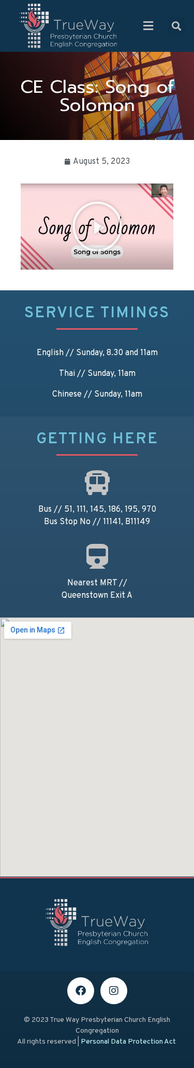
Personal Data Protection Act (128, 1041)
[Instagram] (113, 990)
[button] (148, 26)
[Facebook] (80, 990)
